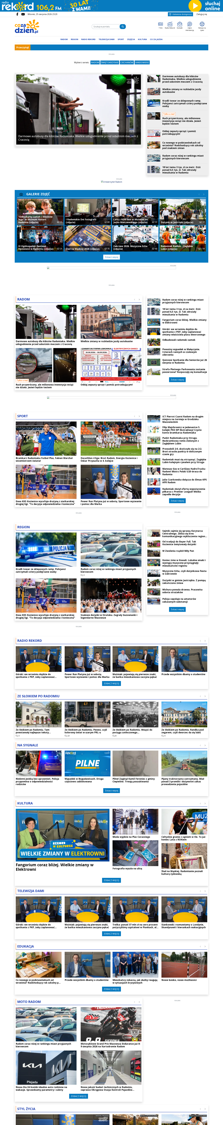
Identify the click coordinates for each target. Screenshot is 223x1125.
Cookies (79, 607)
